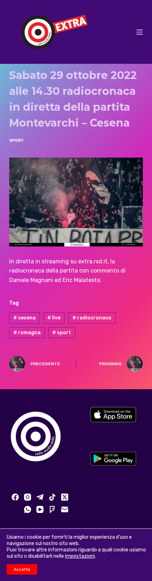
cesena (24, 318)
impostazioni (80, 556)
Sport (16, 140)
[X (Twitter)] (64, 497)
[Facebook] (15, 497)
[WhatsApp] (27, 509)
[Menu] (139, 32)
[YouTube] (39, 509)
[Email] (64, 509)
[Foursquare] (52, 509)
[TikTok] (52, 497)
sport (61, 333)
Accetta (22, 569)
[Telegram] (39, 497)
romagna (27, 333)
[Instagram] (27, 497)
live (53, 318)
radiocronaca (91, 318)
